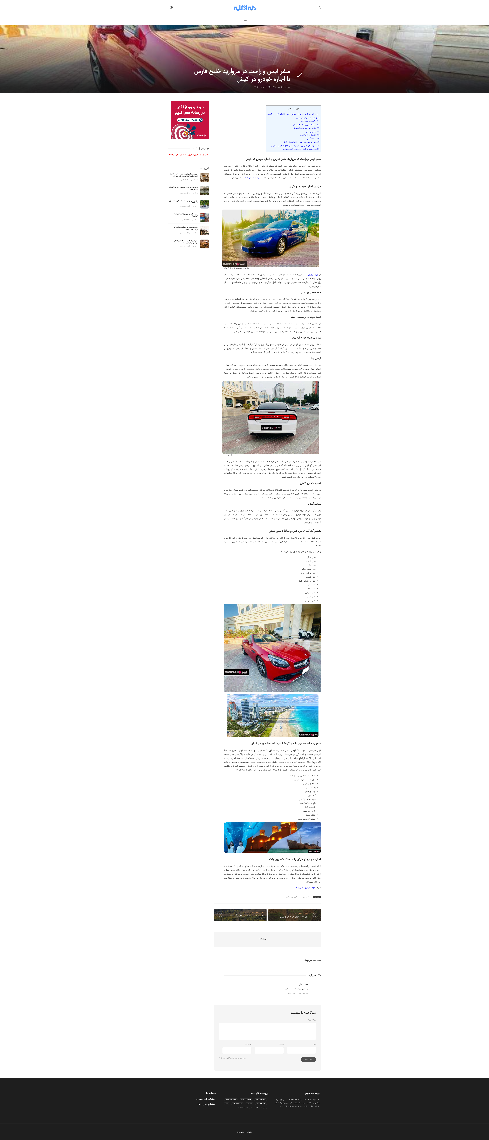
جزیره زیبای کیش (310, 275)
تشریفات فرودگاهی (310, 135)
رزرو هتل (249, 1103)
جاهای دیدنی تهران (260, 1099)
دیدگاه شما (312, 1020)
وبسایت (248, 1044)
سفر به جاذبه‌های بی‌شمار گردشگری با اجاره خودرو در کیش (295, 145)
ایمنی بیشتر (313, 131)
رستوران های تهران (237, 1103)
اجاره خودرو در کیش (252, 178)
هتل (264, 1108)
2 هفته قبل (194, 180)
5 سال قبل (281, 87)
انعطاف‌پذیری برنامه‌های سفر (306, 125)
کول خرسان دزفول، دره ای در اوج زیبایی (294, 916)
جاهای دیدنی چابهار (231, 1099)
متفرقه (288, 64)
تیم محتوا (287, 87)
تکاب (261, 912)
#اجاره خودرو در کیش (291, 897)
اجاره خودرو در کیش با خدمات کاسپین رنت (301, 149)
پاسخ (289, 993)
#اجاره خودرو (306, 897)
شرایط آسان (313, 138)
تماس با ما (240, 1132)
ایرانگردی (246, 912)
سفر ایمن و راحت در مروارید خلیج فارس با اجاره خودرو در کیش (293, 114)
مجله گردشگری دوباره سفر (205, 1099)
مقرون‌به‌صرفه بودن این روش (306, 128)
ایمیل (281, 1044)
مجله (245, 20)
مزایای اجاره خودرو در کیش (308, 118)
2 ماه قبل (195, 193)
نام (314, 1044)
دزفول (306, 913)
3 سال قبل (302, 993)
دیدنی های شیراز (261, 1103)
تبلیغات (249, 1132)
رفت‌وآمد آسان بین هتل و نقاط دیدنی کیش (301, 142)
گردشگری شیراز (244, 1108)
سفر (226, 1103)
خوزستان (294, 913)
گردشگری (255, 1108)
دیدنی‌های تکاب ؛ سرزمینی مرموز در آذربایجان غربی (246, 916)
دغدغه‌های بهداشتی (310, 121)
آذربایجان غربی (254, 912)
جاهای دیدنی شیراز (246, 1099)
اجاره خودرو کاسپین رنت (304, 888)
